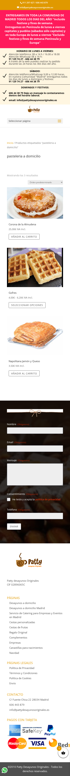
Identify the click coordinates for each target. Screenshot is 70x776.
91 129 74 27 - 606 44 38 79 (24, 59)
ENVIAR (14, 526)
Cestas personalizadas (22, 622)
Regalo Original (18, 632)
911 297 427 (28, 2)
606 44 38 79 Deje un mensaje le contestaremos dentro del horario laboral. (36, 94)
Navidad (14, 652)
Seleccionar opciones (27, 305)
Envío (12, 683)
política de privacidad (47, 499)
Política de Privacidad (21, 668)
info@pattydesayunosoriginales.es (29, 710)
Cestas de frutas (18, 627)
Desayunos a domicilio (22, 603)
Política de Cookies (20, 678)
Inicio (10, 142)
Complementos (18, 637)
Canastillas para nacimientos (26, 647)
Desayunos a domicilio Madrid (27, 608)
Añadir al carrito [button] (24, 236)
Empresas (15, 642)
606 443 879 (42, 2)
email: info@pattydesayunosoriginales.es (33, 100)
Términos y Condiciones (23, 673)
